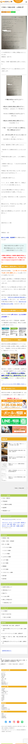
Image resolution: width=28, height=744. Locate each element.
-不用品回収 (3, 688)
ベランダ (22, 524)
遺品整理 (4, 507)
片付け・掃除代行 (6, 498)
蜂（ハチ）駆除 (6, 544)
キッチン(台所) (16, 522)
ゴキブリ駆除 (5, 563)
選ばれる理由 (3, 674)
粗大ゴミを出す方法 (7, 614)
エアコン (11, 522)
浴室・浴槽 (9, 524)
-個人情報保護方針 (4, 707)
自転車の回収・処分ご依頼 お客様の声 (11, 625)
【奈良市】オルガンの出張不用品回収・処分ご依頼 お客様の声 (16, 458)
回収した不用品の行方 (7, 599)
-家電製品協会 (3, 716)
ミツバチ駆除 (7, 553)
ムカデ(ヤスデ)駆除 (7, 556)
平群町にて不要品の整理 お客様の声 (21, 488)
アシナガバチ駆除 (8, 547)
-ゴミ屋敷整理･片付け (4, 691)
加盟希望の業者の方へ (7, 650)
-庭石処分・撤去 (3, 692)
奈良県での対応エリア (7, 587)
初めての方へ (3, 673)
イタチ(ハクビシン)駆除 (8, 572)
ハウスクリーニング (8, 519)
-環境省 (2, 713)
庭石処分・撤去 (6, 538)
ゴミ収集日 (5, 610)
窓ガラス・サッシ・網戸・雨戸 (8, 525)
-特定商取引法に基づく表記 (5, 709)
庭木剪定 (4, 578)
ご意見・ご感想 (3, 678)
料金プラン (5, 593)
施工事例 (2, 677)
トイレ (18, 524)
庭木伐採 (4, 575)
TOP (14, 661)
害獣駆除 (4, 566)
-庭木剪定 (2, 699)
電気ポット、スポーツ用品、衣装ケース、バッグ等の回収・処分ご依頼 (16, 444)
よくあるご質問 (6, 596)
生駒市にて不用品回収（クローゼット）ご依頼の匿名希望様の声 (16, 471)
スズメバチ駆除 (7, 550)
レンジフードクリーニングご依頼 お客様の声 (13, 633)
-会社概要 (2, 705)
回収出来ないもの (8, 602)
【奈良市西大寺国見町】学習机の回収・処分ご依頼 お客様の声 (16, 451)
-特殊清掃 (2, 695)
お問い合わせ (3, 681)
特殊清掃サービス (6, 510)
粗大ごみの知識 (7, 617)
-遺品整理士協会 (3, 717)
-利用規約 (2, 706)
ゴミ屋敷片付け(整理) (7, 504)
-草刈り (2, 700)
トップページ (3, 672)
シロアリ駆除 (5, 559)
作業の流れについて (7, 590)
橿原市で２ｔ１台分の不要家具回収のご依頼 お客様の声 (17, 478)
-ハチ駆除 (2, 696)
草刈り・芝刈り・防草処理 (8, 541)
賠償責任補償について (4, 682)
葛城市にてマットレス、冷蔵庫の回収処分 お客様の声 (16, 464)
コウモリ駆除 (5, 569)
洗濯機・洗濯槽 (19, 525)
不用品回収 (5, 501)
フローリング (5, 522)
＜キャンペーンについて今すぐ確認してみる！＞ (14, 384)
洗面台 (14, 524)
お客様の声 (3, 676)
